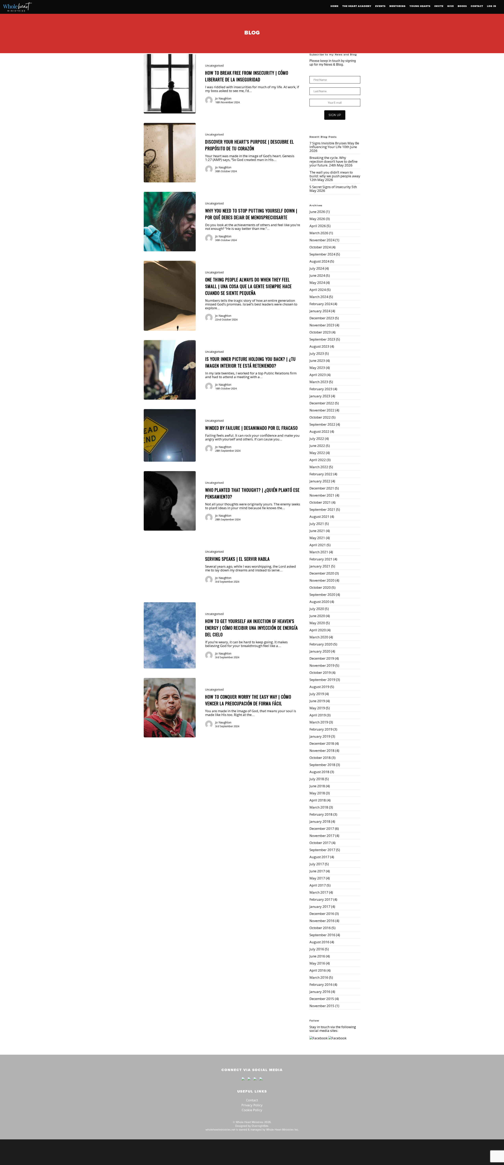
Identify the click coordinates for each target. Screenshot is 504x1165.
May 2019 (317, 708)
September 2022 (322, 424)
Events (380, 6)
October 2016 (320, 928)
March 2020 (318, 637)
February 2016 (321, 984)
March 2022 (318, 467)
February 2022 (321, 474)
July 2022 (316, 438)
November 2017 (321, 835)
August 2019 (319, 686)
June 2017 (317, 871)
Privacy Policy (252, 1105)
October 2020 (320, 587)
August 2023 (319, 346)
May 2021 (317, 538)
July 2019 (316, 694)
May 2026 (317, 218)
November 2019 (321, 665)
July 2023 (316, 353)
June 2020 (317, 616)
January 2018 (319, 821)
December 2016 (321, 913)
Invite (438, 6)
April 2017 (317, 885)
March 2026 (318, 233)
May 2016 (317, 963)
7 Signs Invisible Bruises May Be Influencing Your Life (334, 145)
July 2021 (316, 523)
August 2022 (319, 431)
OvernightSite (260, 1126)
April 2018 (317, 800)
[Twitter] (249, 1082)
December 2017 (321, 828)
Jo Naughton (223, 98)
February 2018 (321, 814)
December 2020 (321, 573)
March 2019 (318, 722)
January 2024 (319, 311)
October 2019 (320, 672)
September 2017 (322, 850)
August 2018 (319, 772)
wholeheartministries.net (220, 1130)
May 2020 (317, 623)
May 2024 (317, 282)
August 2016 (319, 942)
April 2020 (317, 630)
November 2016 (321, 920)
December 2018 (321, 743)
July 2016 (316, 949)
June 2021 (317, 530)
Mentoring (397, 6)
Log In (491, 6)
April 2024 (317, 289)
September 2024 (322, 254)
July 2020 (316, 608)
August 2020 (319, 601)
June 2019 (317, 701)
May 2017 (317, 878)
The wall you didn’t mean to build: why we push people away (334, 174)
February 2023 (321, 389)
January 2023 (319, 396)
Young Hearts (420, 6)
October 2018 (320, 757)
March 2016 (318, 977)
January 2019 (319, 736)
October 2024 (320, 247)
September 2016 (322, 935)
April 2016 (317, 970)
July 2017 (316, 864)
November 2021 (321, 495)
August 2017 (319, 857)
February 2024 (321, 304)
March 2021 (318, 552)
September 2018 (322, 764)
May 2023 (317, 367)
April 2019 (317, 715)
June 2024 (317, 275)
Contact (477, 6)
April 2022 (317, 460)
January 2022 (319, 481)
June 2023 (317, 360)
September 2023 (322, 339)
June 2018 (317, 786)
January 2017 (319, 906)
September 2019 (322, 679)
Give (450, 6)
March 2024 (318, 296)
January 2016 (319, 991)
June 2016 (317, 956)
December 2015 (321, 998)
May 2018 (317, 793)
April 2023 (317, 374)
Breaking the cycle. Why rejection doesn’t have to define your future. (333, 161)
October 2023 (320, 332)
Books (462, 6)
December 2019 (321, 658)
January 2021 (319, 566)
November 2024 (321, 240)
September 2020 (322, 594)
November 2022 (321, 410)
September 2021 (322, 509)
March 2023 (318, 382)
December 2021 (321, 488)
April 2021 (317, 545)
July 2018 (316, 779)
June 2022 (317, 445)
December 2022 (321, 403)
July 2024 (316, 268)
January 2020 (319, 651)
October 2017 (320, 842)
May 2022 (317, 452)
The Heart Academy (356, 6)
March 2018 (318, 807)
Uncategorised (214, 65)
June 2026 (317, 211)
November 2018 (321, 750)
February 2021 (321, 559)
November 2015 (321, 1005)
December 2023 (321, 318)
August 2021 (319, 516)
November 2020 (321, 580)
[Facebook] (243, 1082)
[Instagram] (259, 1082)
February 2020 (321, 644)
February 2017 (321, 899)
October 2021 (320, 502)
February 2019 (321, 729)
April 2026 (317, 226)
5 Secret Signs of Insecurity (330, 187)
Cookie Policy (252, 1110)
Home (334, 6)
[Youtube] (255, 1082)
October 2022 (320, 417)
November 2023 (321, 325)
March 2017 (318, 892)
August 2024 (319, 261)
